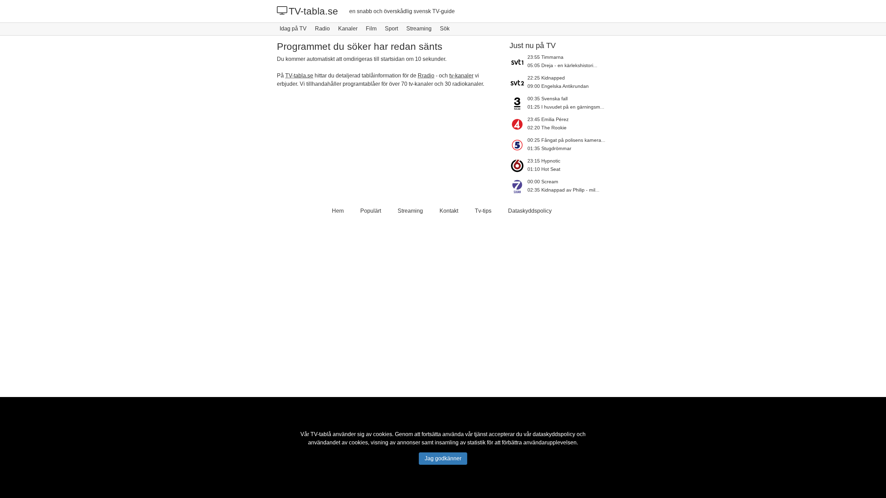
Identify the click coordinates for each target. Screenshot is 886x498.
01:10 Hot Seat (543, 169)
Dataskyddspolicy (530, 211)
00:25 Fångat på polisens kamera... (566, 140)
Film (371, 28)
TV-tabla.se (313, 11)
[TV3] (518, 103)
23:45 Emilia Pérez (548, 119)
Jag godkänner (443, 458)
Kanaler (348, 28)
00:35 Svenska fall (547, 98)
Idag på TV (293, 28)
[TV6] (518, 166)
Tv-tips (483, 211)
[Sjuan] (518, 186)
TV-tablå (320, 434)
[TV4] (518, 124)
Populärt (370, 211)
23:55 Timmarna (545, 57)
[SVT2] (518, 83)
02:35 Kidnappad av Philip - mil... (563, 190)
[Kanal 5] (518, 145)
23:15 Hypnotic (543, 161)
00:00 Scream (542, 181)
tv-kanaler (461, 76)
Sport (391, 28)
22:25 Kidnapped (546, 78)
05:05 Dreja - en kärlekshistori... (562, 65)
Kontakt (449, 211)
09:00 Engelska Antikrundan (558, 86)
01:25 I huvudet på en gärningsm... (565, 107)
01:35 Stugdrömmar (549, 148)
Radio (322, 28)
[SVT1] (518, 62)
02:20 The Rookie (547, 127)
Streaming (419, 28)
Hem (338, 211)
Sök (445, 28)
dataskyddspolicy (554, 434)
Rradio (426, 76)
